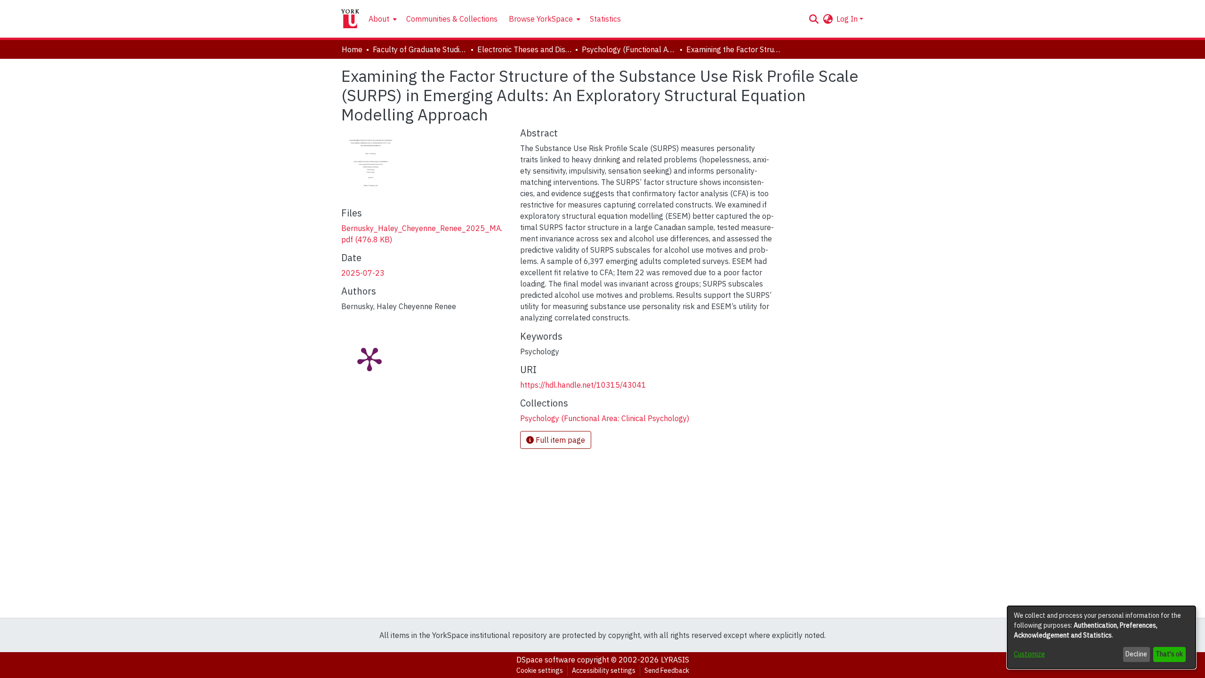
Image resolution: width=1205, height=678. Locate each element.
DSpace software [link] (545, 659)
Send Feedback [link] (666, 670)
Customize (1029, 654)
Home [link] (352, 49)
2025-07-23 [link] (363, 273)
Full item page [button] (559, 440)
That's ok (1169, 654)
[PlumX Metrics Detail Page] (369, 358)
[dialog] (1101, 637)
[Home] (350, 18)
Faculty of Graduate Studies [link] (420, 49)
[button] (813, 18)
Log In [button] (848, 19)
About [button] (379, 19)
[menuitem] (382, 19)
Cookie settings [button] (539, 670)
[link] (604, 418)
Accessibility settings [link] (603, 670)
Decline (1136, 654)
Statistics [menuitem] (605, 19)
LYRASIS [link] (675, 659)
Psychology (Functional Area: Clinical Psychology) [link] (629, 49)
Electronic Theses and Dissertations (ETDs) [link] (524, 49)
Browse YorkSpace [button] (541, 19)
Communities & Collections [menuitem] (452, 19)
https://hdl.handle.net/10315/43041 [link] (583, 385)
